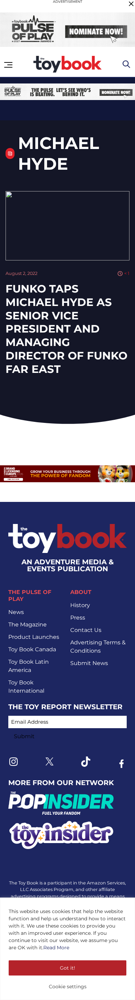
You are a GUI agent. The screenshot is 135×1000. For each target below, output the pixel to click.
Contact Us (85, 630)
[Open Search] (126, 64)
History (80, 605)
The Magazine (27, 624)
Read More (56, 947)
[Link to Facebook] (121, 764)
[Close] (131, 3)
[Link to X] (49, 761)
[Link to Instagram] (13, 761)
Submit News (89, 663)
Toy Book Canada (32, 649)
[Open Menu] (8, 65)
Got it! (67, 968)
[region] (67, 949)
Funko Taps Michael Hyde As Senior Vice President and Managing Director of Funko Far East (66, 329)
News (16, 612)
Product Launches (33, 637)
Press (77, 617)
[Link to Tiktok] (85, 761)
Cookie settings (68, 986)
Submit (24, 736)
